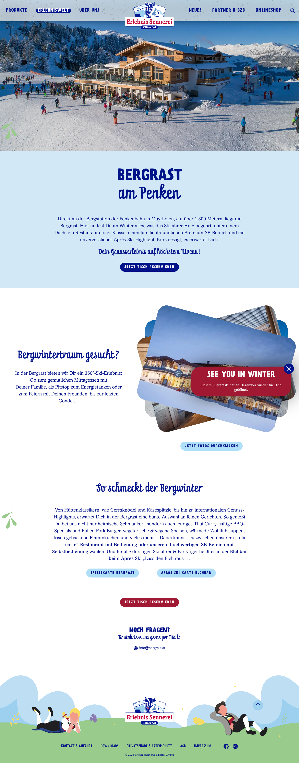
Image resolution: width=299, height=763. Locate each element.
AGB (183, 746)
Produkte (16, 11)
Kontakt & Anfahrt (77, 746)
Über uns (90, 11)
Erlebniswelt (53, 11)
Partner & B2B (228, 11)
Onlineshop (268, 11)
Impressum (202, 746)
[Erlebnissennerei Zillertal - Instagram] (235, 746)
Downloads (110, 746)
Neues (195, 11)
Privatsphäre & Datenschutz (149, 746)
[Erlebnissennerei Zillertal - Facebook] (226, 746)
